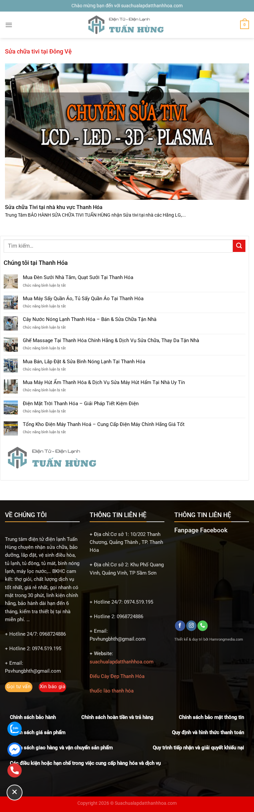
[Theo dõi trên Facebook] (180, 625)
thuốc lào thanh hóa (112, 691)
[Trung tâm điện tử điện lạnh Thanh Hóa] (127, 24)
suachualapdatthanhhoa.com (121, 662)
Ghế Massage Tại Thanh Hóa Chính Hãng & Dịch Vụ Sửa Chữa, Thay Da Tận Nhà (111, 340)
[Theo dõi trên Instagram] (191, 625)
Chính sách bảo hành (33, 717)
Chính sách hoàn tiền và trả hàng (117, 717)
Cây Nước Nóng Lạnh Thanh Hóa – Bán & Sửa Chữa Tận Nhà (89, 319)
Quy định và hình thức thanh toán (208, 732)
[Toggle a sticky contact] (14, 792)
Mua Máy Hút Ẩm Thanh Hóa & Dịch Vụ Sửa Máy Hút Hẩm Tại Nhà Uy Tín (104, 382)
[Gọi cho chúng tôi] (202, 625)
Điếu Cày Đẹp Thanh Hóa (117, 676)
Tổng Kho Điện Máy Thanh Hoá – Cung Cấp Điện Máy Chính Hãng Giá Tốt (104, 424)
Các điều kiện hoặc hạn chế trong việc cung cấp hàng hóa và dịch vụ (85, 763)
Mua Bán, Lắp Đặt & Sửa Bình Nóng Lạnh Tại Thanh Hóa (84, 362)
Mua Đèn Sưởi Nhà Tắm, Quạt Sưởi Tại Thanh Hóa (78, 277)
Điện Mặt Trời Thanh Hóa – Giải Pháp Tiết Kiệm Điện (81, 403)
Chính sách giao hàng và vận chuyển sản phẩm (61, 748)
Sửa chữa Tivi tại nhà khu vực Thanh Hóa (54, 207)
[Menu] (9, 25)
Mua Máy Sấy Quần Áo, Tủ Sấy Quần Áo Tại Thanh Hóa (83, 298)
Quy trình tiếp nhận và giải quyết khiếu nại (198, 748)
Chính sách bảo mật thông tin (211, 717)
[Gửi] (239, 246)
